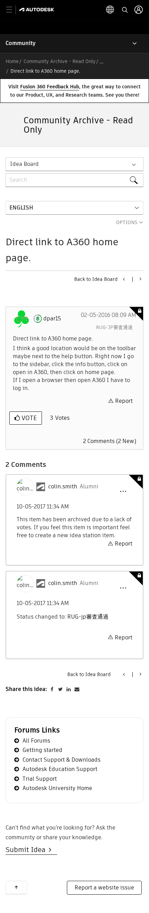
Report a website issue (104, 888)
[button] (123, 491)
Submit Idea (27, 849)
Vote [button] (28, 418)
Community (21, 43)
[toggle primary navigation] (13, 10)
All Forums (36, 741)
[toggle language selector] (110, 9)
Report (124, 401)
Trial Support (40, 779)
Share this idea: (26, 689)
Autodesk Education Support (60, 769)
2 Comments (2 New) (109, 441)
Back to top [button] (16, 887)
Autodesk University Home (57, 788)
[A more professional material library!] (124, 279)
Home (12, 61)
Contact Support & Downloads (61, 760)
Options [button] (127, 222)
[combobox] (74, 180)
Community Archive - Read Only (60, 61)
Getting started (42, 750)
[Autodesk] (37, 9)
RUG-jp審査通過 (114, 327)
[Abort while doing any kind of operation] (139, 279)
